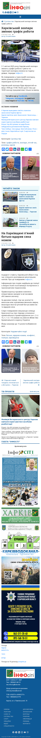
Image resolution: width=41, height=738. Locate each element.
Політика (7, 712)
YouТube (21, 100)
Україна (7, 709)
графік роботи (12, 142)
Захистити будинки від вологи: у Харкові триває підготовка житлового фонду (19, 437)
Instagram (19, 98)
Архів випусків (34, 391)
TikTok (31, 100)
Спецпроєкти (9, 726)
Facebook (23, 96)
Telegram (10, 98)
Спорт (6, 719)
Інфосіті (19, 73)
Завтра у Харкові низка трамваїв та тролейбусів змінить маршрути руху (28, 223)
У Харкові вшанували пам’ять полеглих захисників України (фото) (27, 198)
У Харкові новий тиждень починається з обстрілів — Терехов (10, 382)
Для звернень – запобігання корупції (28, 711)
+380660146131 (15, 682)
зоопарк (23, 142)
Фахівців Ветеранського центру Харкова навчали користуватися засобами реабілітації (19, 421)
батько (9, 335)
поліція (4, 337)
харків (12, 145)
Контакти (26, 723)
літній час (32, 142)
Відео (6, 723)
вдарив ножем (19, 335)
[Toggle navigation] (20, 16)
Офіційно (7, 721)
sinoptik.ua (22, 662)
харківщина (14, 337)
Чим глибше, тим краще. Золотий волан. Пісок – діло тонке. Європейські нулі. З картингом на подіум (19, 131)
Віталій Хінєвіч (11, 36)
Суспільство (9, 21)
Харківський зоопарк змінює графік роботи (31, 381)
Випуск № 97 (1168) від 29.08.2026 (20, 505)
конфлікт (31, 335)
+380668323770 (15, 697)
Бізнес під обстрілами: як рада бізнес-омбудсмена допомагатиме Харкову (16, 428)
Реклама (26, 721)
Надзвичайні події (19, 331)
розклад (5, 145)
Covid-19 (7, 714)
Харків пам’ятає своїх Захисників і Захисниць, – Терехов (28, 210)
